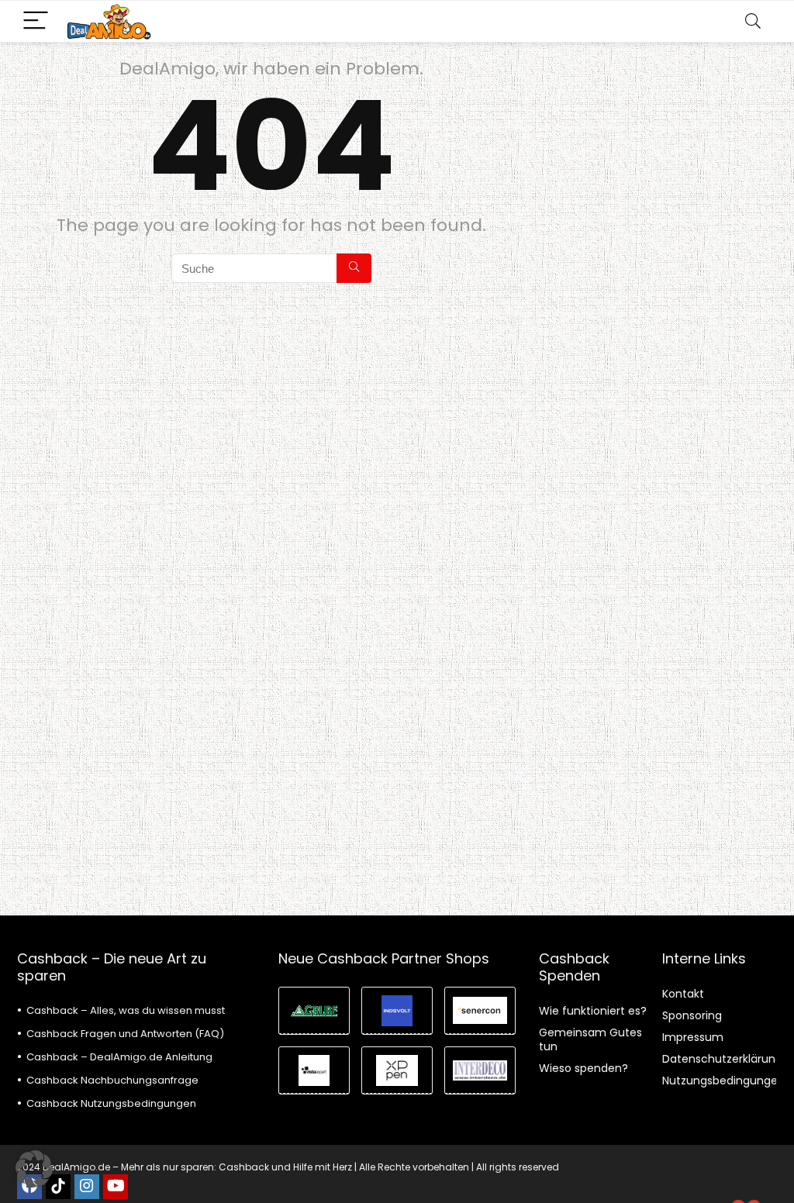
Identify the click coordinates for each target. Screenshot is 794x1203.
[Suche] (354, 268)
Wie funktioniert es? (593, 1011)
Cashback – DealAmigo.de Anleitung (119, 1057)
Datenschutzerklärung (722, 1059)
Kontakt (683, 993)
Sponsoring (692, 1015)
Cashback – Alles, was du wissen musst (125, 1010)
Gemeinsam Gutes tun (590, 1039)
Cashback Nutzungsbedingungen (111, 1103)
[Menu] (35, 21)
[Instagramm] (86, 1186)
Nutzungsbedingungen (723, 1080)
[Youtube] (115, 1186)
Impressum (692, 1037)
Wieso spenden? (583, 1068)
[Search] (753, 21)
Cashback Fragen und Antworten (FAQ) (125, 1033)
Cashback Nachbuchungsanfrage (112, 1080)
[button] (34, 1169)
